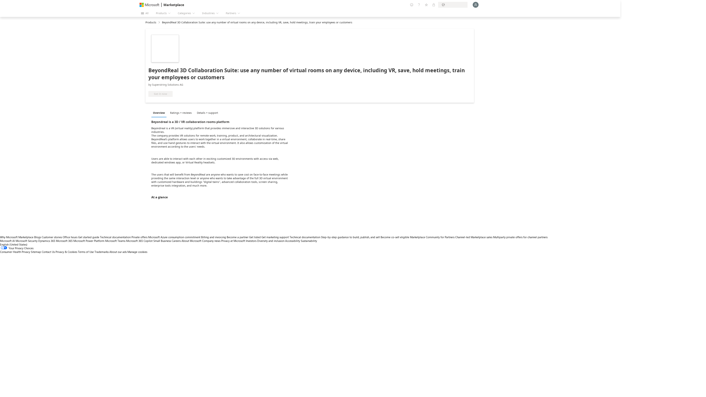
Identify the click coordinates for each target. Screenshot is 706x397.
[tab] (159, 113)
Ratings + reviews (181, 113)
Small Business (162, 241)
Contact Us (48, 252)
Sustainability (309, 241)
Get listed (255, 237)
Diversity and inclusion (270, 241)
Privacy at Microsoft (233, 241)
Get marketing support (275, 237)
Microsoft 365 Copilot (139, 241)
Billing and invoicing (213, 237)
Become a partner (237, 237)
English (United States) (13, 244)
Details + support (207, 113)
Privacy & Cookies (66, 252)
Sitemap (36, 252)
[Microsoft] (149, 5)
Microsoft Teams (115, 241)
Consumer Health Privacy (15, 252)
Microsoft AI (7, 241)
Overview (159, 113)
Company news (211, 241)
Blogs (37, 237)
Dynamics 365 (46, 241)
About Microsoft (191, 241)
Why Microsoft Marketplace (16, 237)
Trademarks (102, 252)
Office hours (70, 237)
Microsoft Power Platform (88, 241)
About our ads (118, 252)
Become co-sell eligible (395, 237)
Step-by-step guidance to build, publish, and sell (350, 237)
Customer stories (52, 237)
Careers (176, 241)
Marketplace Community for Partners (432, 237)
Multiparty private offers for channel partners (520, 237)
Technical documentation (115, 237)
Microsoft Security (27, 241)
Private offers (139, 237)
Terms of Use (86, 252)
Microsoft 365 (64, 241)
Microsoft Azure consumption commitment (174, 237)
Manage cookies (137, 252)
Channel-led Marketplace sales (473, 237)
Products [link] (150, 22)
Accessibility (292, 241)
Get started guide (88, 237)
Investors (251, 241)
